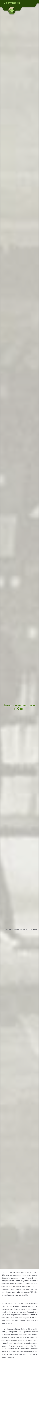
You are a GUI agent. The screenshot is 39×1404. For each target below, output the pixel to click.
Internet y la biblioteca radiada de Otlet (20, 707)
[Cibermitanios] (12, 10)
